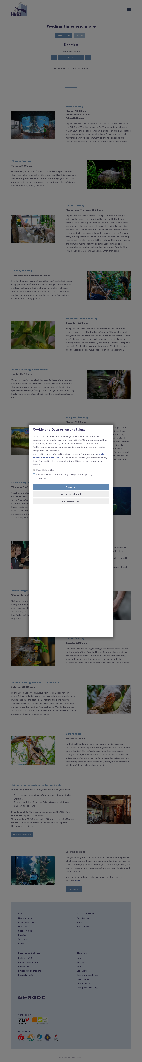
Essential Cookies (45, 470)
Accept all (71, 487)
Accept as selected (71, 494)
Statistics (41, 479)
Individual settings (71, 501)
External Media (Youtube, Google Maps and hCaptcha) (64, 474)
